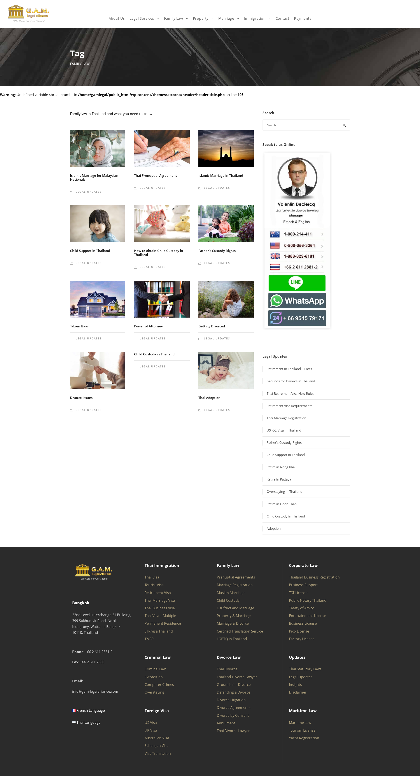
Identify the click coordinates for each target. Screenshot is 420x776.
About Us (117, 18)
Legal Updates (88, 192)
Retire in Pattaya (279, 479)
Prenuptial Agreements (236, 577)
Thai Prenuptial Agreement (155, 175)
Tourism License (302, 730)
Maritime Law (300, 722)
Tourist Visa (154, 584)
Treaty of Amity (301, 608)
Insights (295, 684)
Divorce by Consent (233, 715)
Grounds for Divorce (234, 684)
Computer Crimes (159, 684)
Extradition (154, 677)
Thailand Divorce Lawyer (237, 677)
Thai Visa (152, 577)
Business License (303, 623)
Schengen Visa (156, 745)
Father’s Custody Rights (217, 250)
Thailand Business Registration (314, 577)
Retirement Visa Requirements (289, 406)
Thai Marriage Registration (286, 418)
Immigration (255, 18)
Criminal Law (155, 669)
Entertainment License (307, 615)
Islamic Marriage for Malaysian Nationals (94, 177)
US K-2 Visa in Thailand (284, 430)
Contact (282, 18)
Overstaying (154, 692)
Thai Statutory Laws (305, 669)
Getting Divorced (211, 326)
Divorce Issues (81, 397)
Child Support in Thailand (90, 250)
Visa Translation (158, 753)
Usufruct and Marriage (235, 608)
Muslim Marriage (231, 592)
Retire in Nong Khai (281, 467)
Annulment (226, 723)
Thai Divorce (227, 669)
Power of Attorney (148, 326)
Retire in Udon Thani (282, 504)
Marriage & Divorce (233, 623)
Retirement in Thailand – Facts (289, 369)
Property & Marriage (234, 615)
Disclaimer (297, 692)
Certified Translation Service (240, 631)
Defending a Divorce (233, 692)
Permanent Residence (163, 623)
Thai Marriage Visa (160, 600)
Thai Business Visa (160, 608)
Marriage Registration (235, 584)
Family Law (173, 18)
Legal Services (142, 18)
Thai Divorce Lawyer (233, 730)
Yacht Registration (304, 738)
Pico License (299, 631)
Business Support (303, 584)
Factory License (301, 638)
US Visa (151, 722)
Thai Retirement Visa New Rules (290, 393)
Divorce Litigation (231, 699)
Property (200, 18)
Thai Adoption (209, 397)
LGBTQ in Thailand (232, 638)
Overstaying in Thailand (284, 491)
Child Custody (228, 600)
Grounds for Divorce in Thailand (291, 381)
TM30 (149, 638)
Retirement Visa (158, 592)
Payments (302, 18)
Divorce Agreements (233, 707)
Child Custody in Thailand (154, 354)
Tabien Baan (79, 326)
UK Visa (151, 730)
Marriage (226, 18)
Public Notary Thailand (307, 600)
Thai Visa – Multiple (160, 615)
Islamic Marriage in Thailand (220, 175)
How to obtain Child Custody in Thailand (158, 252)
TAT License (298, 592)
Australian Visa (157, 738)
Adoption (274, 528)
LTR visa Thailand (159, 631)
